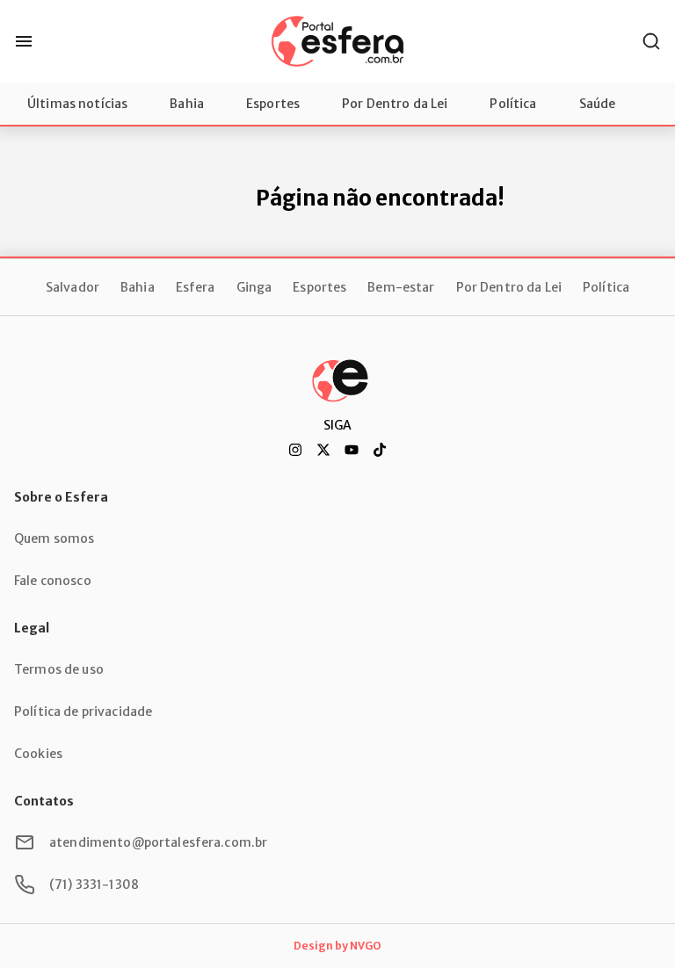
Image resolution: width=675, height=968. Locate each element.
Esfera (195, 287)
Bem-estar (400, 287)
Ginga (254, 287)
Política (513, 104)
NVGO (365, 945)
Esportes (273, 104)
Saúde (597, 104)
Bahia (187, 104)
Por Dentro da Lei (394, 104)
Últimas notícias (77, 104)
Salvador (72, 287)
